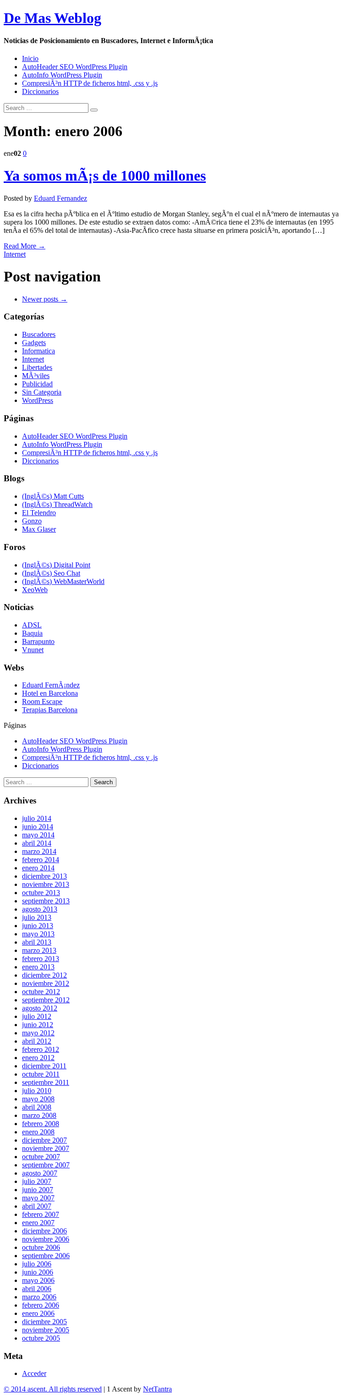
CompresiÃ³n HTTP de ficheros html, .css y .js (90, 83)
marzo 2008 (39, 1115)
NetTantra (157, 1389)
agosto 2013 (39, 909)
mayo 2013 (38, 934)
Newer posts (44, 299)
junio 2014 (37, 826)
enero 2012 (38, 1058)
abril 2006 (36, 1288)
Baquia (32, 633)
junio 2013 (37, 926)
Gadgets (34, 342)
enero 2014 (38, 868)
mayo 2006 (38, 1280)
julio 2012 (36, 1016)
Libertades (37, 367)
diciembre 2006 (44, 1231)
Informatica (38, 351)
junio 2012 (37, 1024)
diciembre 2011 (44, 1066)
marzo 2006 (39, 1297)
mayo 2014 (38, 835)
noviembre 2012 (45, 983)
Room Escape (42, 701)
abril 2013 (36, 942)
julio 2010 (36, 1090)
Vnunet (33, 650)
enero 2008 (38, 1132)
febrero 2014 (40, 860)
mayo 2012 (38, 1033)
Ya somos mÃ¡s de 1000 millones (105, 175)
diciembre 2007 (44, 1140)
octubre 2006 (41, 1247)
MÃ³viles (36, 376)
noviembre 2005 (45, 1330)
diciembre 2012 (44, 975)
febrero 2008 (40, 1124)
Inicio (30, 58)
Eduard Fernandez (60, 198)
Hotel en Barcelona (50, 693)
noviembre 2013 (45, 884)
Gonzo (32, 521)
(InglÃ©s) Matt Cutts (53, 496)
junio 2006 (37, 1272)
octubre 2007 (41, 1156)
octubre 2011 (41, 1074)
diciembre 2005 (44, 1322)
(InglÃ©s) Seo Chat (51, 573)
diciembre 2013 (44, 876)
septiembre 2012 (46, 1000)
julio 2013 (36, 917)
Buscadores (38, 334)
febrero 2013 (40, 958)
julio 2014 (36, 818)
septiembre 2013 (46, 901)
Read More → (24, 246)
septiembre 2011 (45, 1082)
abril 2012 (36, 1041)
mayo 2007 (38, 1198)
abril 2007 (36, 1206)
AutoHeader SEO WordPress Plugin (74, 67)
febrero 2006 (40, 1305)
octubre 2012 (41, 992)
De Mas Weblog (52, 18)
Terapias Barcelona (49, 710)
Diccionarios (40, 91)
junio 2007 (37, 1190)
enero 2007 (38, 1222)
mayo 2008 (38, 1099)
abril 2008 (36, 1107)
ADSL (32, 625)
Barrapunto (38, 641)
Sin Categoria (41, 392)
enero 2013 (38, 967)
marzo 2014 (39, 851)
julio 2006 (36, 1264)
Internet (15, 254)
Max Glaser (39, 529)
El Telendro (39, 513)
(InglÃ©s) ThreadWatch (57, 504)
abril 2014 (36, 843)
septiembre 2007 (46, 1165)
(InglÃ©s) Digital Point (56, 565)
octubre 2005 (41, 1338)
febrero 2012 (40, 1049)
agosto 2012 (39, 1008)
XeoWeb (35, 590)
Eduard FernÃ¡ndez (51, 685)
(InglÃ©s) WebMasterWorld (63, 581)
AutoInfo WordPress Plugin (62, 75)
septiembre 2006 (46, 1256)
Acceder (34, 1373)
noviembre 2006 (45, 1239)
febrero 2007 (40, 1214)
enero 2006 (38, 1313)
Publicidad (37, 384)
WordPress (37, 400)
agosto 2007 (39, 1173)
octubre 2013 (41, 892)
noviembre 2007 (45, 1148)
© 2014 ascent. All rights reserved (53, 1389)
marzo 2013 (39, 950)
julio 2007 (36, 1181)
